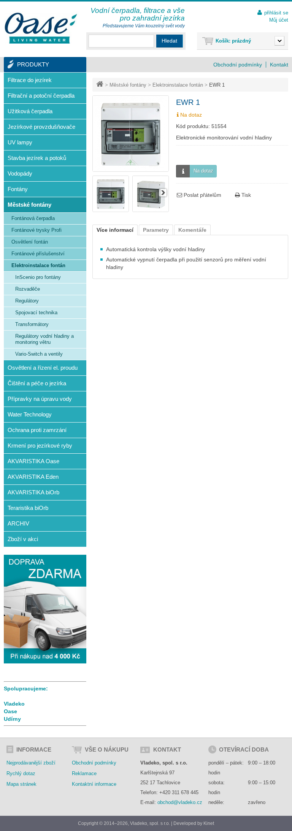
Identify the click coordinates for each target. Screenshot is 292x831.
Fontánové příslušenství (38, 253)
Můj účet (278, 20)
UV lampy (20, 142)
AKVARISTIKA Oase (33, 461)
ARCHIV (18, 523)
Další (162, 192)
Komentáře (192, 230)
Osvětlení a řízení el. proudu (43, 367)
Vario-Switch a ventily (39, 354)
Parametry (156, 230)
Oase (10, 711)
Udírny (12, 719)
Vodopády (20, 173)
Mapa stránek (21, 784)
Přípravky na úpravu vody (40, 399)
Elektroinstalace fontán (177, 85)
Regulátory (27, 301)
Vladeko (14, 704)
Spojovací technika (36, 312)
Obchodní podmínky (237, 65)
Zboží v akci (23, 539)
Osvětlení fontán (29, 242)
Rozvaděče (27, 289)
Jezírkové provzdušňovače (41, 126)
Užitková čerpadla (30, 111)
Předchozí (98, 192)
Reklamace (84, 773)
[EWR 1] (110, 210)
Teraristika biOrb (28, 508)
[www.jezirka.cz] (42, 28)
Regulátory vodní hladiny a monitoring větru (44, 339)
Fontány (18, 189)
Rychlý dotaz (20, 773)
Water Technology (30, 414)
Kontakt (279, 65)
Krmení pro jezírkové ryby (40, 445)
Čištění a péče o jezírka (37, 383)
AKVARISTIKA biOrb (33, 492)
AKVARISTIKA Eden (33, 476)
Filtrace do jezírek (30, 80)
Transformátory (32, 324)
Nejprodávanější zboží (31, 763)
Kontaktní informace (94, 784)
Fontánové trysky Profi (36, 230)
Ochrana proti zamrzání (37, 430)
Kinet (208, 823)
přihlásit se (276, 13)
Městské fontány (128, 85)
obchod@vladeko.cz (179, 802)
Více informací (115, 230)
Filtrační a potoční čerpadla (41, 95)
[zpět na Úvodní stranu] (100, 85)
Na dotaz (203, 171)
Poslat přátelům (201, 195)
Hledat (169, 41)
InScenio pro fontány (38, 277)
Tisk (245, 195)
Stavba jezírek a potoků (37, 158)
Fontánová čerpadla (33, 218)
